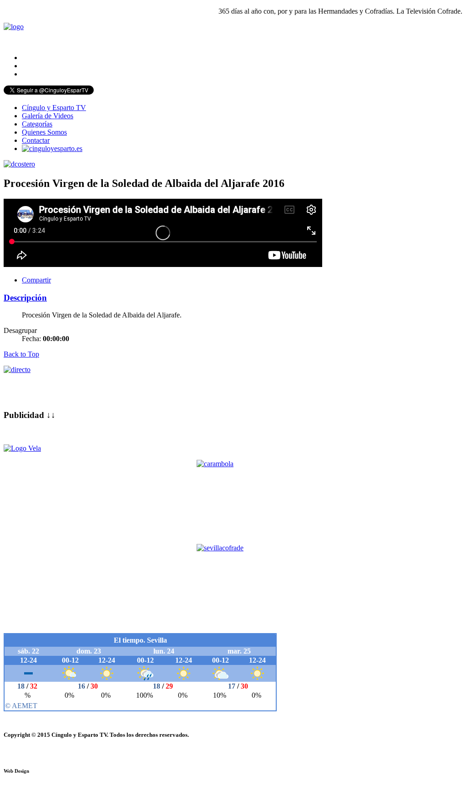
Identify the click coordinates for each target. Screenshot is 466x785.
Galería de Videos (47, 116)
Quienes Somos (44, 132)
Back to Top (21, 354)
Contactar (36, 140)
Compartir (36, 280)
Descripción (25, 297)
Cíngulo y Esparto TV (54, 107)
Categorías (37, 124)
